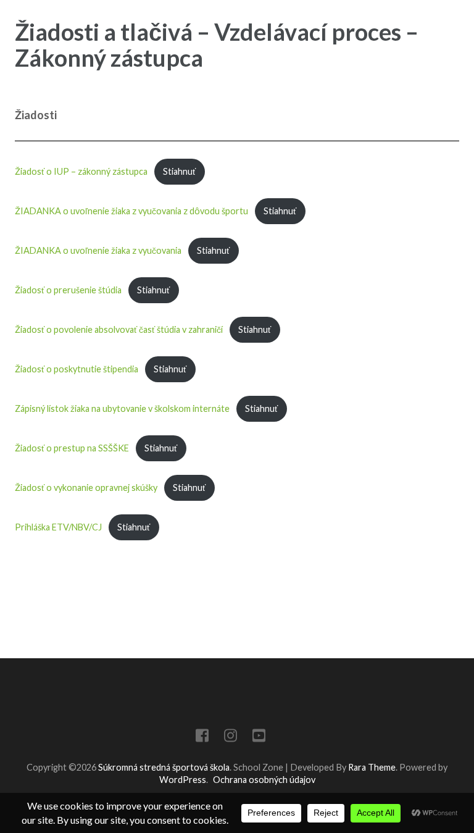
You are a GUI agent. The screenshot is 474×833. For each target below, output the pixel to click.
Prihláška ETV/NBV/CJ (58, 527)
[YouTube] (258, 737)
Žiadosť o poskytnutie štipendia (76, 369)
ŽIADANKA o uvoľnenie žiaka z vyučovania (98, 250)
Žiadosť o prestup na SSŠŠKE (72, 448)
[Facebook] (202, 737)
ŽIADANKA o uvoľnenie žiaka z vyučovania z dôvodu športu (131, 211)
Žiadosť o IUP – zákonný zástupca (81, 171)
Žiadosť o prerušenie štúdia (68, 290)
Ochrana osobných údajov (264, 779)
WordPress (182, 779)
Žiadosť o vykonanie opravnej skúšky (86, 487)
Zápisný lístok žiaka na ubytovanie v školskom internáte (122, 408)
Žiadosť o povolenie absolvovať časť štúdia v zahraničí (119, 329)
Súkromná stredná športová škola (164, 767)
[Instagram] (230, 737)
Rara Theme (372, 767)
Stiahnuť (179, 171)
